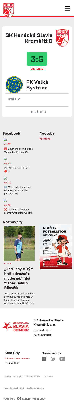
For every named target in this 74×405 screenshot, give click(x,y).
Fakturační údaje (32, 376)
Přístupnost (48, 376)
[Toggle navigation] (67, 8)
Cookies (7, 376)
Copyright (17, 376)
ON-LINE (37, 69)
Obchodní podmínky (35, 388)
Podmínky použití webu (14, 388)
